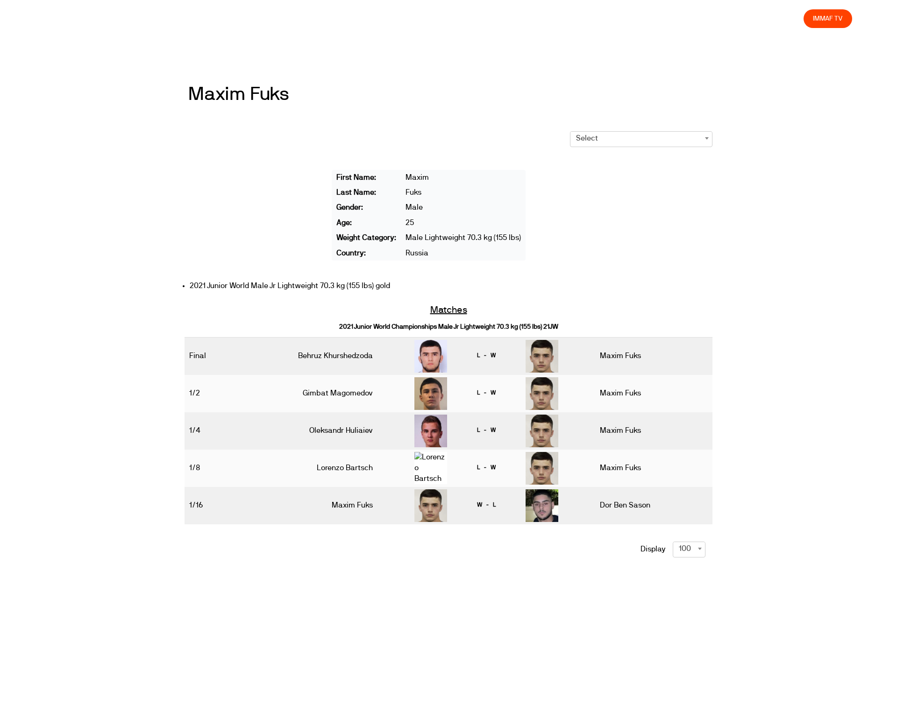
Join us (675, 18)
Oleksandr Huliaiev (341, 430)
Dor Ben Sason (625, 505)
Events (555, 18)
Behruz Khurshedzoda (335, 356)
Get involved (631, 18)
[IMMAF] (67, 18)
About (588, 18)
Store (787, 18)
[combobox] (641, 138)
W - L (486, 505)
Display (653, 549)
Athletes (712, 18)
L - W (486, 355)
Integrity (753, 18)
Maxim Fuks (238, 94)
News (522, 18)
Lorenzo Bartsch (345, 468)
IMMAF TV (828, 18)
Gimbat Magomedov (338, 393)
